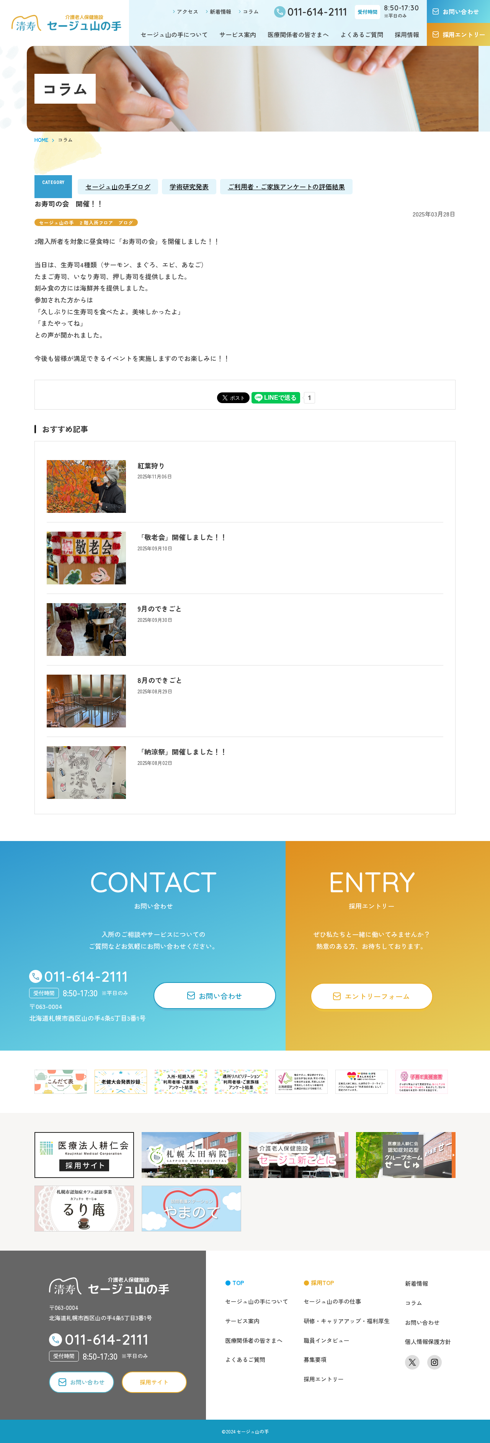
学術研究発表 (189, 186)
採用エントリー (324, 1379)
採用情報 (407, 34)
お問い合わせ (422, 1322)
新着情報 (220, 11)
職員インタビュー (327, 1340)
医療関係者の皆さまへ (298, 34)
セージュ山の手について (174, 34)
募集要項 (315, 1359)
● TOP (234, 1283)
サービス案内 (237, 34)
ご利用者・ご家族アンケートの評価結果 (286, 186)
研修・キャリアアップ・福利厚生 (347, 1321)
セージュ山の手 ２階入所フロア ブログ (86, 222)
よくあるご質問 (361, 34)
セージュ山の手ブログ (117, 186)
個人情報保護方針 (428, 1341)
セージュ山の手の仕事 (332, 1301)
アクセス (187, 11)
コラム (251, 11)
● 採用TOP (319, 1283)
